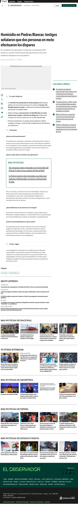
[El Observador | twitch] (74, 473)
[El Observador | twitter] (60, 470)
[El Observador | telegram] (70, 473)
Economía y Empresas (61, 479)
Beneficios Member (21, 479)
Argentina (12, 1)
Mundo (16, 481)
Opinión (47, 481)
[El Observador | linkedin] (63, 473)
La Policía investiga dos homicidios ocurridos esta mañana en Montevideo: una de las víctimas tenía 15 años (25, 292)
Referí (31, 479)
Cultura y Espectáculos (28, 481)
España (20, 1)
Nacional (27, 5)
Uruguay (4, 1)
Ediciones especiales (10, 484)
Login (57, 5)
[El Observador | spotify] (66, 473)
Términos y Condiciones (36, 502)
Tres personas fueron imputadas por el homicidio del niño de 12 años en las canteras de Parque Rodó (24, 287)
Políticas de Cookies (9, 502)
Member (10, 479)
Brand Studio (7, 481)
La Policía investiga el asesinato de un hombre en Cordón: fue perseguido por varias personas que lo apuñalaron (24, 297)
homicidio (4, 273)
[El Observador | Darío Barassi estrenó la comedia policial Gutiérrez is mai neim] (49, 386)
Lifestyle (40, 481)
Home (5, 479)
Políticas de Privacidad (22, 502)
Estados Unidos (28, 1)
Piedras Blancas (14, 273)
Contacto (47, 502)
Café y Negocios (47, 479)
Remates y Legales (65, 481)
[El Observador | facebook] (64, 470)
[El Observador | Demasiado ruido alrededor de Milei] (10, 392)
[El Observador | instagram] (67, 470)
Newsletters (33, 484)
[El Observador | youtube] (70, 470)
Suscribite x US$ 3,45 (69, 5)
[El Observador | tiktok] (74, 470)
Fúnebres (54, 481)
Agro (72, 479)
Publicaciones (23, 484)
